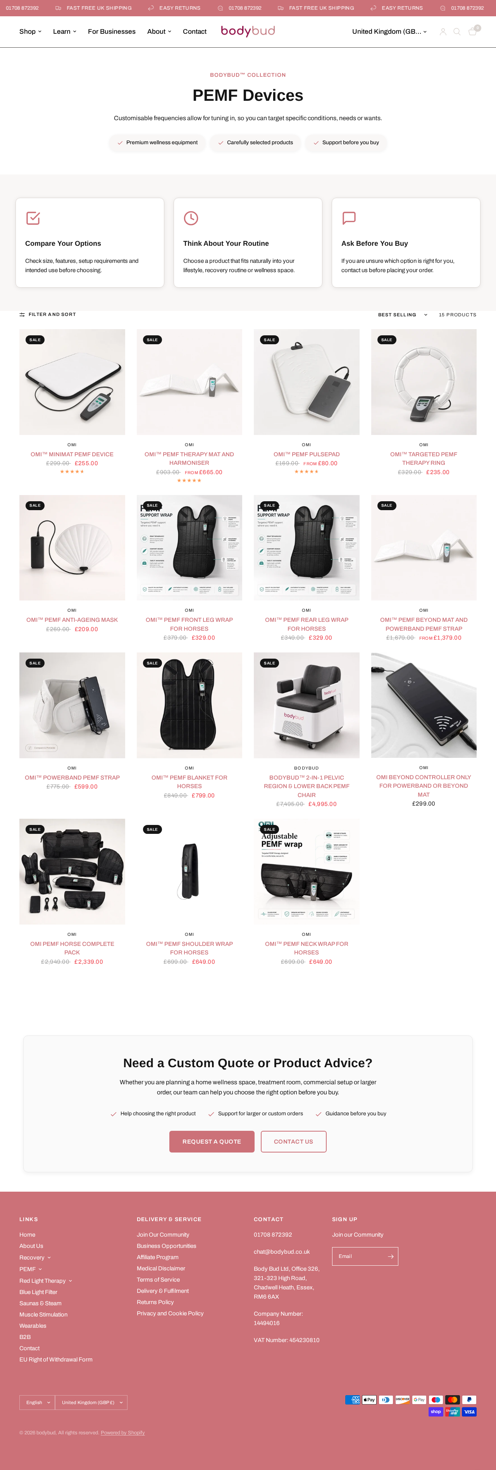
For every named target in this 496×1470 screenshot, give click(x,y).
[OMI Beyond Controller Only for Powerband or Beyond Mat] (424, 705)
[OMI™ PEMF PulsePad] (307, 382)
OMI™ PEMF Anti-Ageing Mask (72, 620)
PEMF (27, 1269)
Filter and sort (52, 314)
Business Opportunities (166, 1246)
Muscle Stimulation (43, 1314)
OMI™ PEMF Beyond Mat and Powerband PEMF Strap (424, 624)
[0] (471, 31)
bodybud (306, 768)
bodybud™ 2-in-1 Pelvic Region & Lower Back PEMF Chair (307, 786)
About (156, 31)
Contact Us (293, 1142)
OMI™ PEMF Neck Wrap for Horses (306, 948)
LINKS (28, 1219)
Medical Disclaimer (161, 1268)
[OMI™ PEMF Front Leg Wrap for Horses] (190, 548)
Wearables (32, 1326)
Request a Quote (212, 1142)
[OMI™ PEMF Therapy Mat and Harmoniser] (190, 382)
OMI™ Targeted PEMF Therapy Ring (423, 458)
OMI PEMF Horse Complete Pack (72, 948)
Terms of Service (158, 1280)
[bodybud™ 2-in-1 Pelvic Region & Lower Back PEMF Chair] (307, 705)
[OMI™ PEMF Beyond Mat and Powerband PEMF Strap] (424, 548)
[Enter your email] (390, 1256)
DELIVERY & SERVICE (169, 1219)
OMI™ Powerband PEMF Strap (72, 778)
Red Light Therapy (42, 1281)
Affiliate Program (158, 1257)
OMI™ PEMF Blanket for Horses (189, 782)
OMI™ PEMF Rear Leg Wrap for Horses (306, 624)
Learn (62, 31)
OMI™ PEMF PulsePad (307, 454)
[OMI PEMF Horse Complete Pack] (72, 872)
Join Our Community (163, 1235)
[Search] (457, 31)
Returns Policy (155, 1302)
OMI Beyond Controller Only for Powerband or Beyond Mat (423, 786)
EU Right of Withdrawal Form (56, 1359)
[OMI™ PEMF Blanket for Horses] (190, 705)
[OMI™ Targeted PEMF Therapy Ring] (424, 382)
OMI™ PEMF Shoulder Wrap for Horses (189, 948)
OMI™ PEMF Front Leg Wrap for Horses (189, 624)
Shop (27, 31)
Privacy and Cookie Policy (170, 1313)
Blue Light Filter (38, 1292)
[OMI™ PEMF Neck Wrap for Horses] (307, 872)
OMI (72, 444)
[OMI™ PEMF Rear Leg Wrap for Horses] (307, 548)
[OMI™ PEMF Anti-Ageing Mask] (72, 548)
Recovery (32, 1257)
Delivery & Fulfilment (163, 1291)
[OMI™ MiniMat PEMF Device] (72, 382)
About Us (31, 1246)
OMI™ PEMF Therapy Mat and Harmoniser (189, 458)
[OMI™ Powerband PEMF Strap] (72, 705)
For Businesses (112, 31)
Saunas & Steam (40, 1303)
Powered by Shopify (123, 1432)
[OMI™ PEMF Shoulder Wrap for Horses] (190, 872)
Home (27, 1235)
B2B (25, 1337)
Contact (195, 31)
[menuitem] (33, 31)
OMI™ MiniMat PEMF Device (72, 454)
